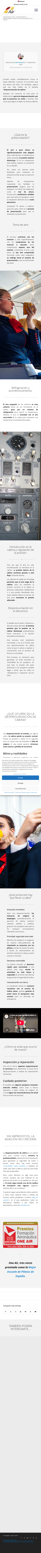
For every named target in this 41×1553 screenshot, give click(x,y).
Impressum (34, 792)
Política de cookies (9, 792)
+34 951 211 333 (23, 4)
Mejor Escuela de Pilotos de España (21, 1271)
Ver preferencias (20, 788)
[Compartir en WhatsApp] (15, 1311)
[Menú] (35, 10)
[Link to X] (30, 1537)
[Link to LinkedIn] (36, 1537)
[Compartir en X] (10, 1311)
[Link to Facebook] (21, 1537)
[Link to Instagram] (30, 1311)
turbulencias (25, 1205)
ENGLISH (21, 1)
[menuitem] (21, 1)
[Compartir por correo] (25, 1311)
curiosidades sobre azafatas (14, 1166)
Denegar (20, 783)
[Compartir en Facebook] (5, 1311)
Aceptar (20, 778)
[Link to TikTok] (33, 1537)
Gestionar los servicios (20, 774)
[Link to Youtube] (35, 1311)
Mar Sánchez (19, 62)
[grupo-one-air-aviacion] (17, 10)
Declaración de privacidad (22, 792)
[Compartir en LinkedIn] (20, 1311)
